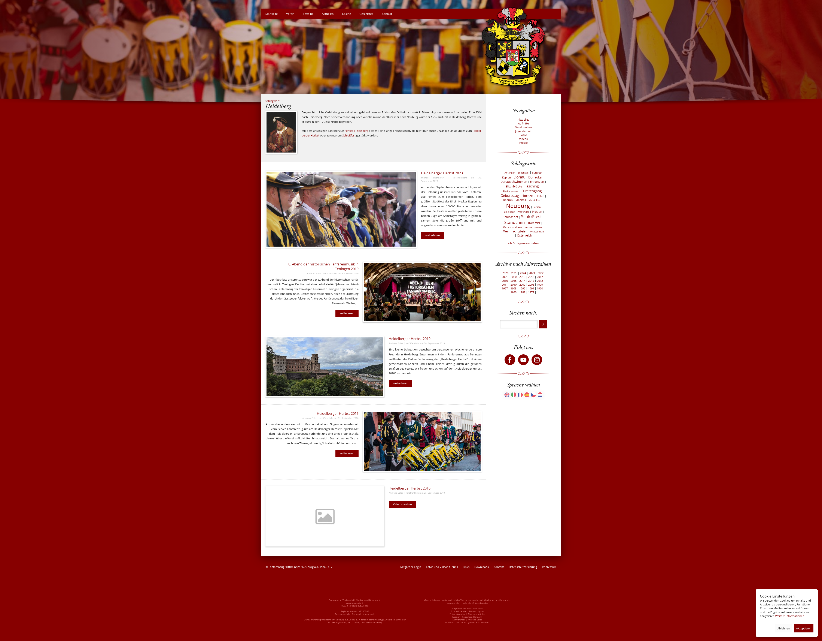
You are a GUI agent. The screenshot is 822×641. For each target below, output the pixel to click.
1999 (540, 284)
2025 (514, 273)
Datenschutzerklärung (523, 567)
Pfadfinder (523, 211)
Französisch (520, 395)
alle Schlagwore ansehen (523, 243)
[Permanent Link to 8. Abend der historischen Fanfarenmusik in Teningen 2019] (422, 292)
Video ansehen (402, 504)
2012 (540, 281)
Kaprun (508, 200)
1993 (514, 288)
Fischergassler (511, 191)
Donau (520, 177)
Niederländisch (540, 395)
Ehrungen (537, 182)
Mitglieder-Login (410, 567)
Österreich (524, 235)
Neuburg (518, 206)
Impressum (549, 567)
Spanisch (527, 395)
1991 (531, 288)
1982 (522, 292)
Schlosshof (510, 217)
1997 (505, 288)
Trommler (534, 223)
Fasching (532, 186)
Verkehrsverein (533, 227)
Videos (523, 139)
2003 (531, 284)
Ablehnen (783, 628)
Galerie (346, 14)
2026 (505, 273)
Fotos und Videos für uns (442, 567)
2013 (531, 281)
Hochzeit (528, 195)
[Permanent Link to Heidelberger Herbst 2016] (422, 441)
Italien (540, 196)
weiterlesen (432, 235)
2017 (540, 277)
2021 (505, 277)
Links (466, 567)
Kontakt (387, 14)
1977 (531, 292)
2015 (514, 281)
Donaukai (535, 177)
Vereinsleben (523, 127)
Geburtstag (509, 195)
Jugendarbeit (523, 131)
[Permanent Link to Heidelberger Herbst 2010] (324, 516)
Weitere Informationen (789, 616)
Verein (290, 14)
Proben (537, 212)
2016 (505, 281)
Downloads (481, 567)
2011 (505, 284)
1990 (540, 288)
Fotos (523, 135)
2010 (514, 284)
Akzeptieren (803, 628)
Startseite (271, 14)
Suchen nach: (523, 313)
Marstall (520, 200)
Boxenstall (523, 172)
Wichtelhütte (537, 231)
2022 (541, 273)
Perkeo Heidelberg (356, 131)
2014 (522, 281)
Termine (308, 14)
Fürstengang (531, 191)
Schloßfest (349, 135)
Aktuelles (328, 14)
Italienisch (514, 395)
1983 (514, 292)
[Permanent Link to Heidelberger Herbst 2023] (341, 209)
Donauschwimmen (513, 182)
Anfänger (510, 172)
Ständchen (514, 222)
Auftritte (523, 123)
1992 (522, 288)
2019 (522, 277)
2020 (514, 277)
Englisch (507, 395)
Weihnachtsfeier (515, 231)
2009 (522, 284)
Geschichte (366, 14)
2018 (531, 277)
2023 (532, 273)
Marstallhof (535, 200)
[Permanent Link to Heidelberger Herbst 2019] (324, 366)
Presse (523, 143)
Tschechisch (533, 395)
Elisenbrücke (514, 186)
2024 (523, 273)
